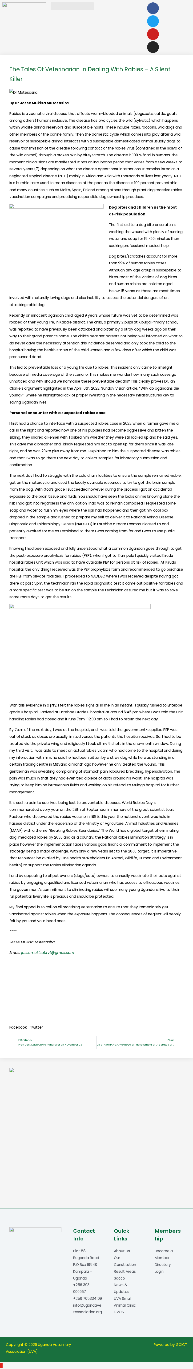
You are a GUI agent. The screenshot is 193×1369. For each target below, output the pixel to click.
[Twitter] (153, 21)
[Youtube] (153, 34)
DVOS (119, 1311)
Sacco (119, 1278)
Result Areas (125, 1271)
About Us (122, 1250)
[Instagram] (153, 47)
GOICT (181, 1344)
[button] (72, 6)
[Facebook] (153, 8)
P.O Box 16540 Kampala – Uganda (85, 1271)
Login (159, 1271)
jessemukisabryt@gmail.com (47, 952)
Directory (163, 1264)
